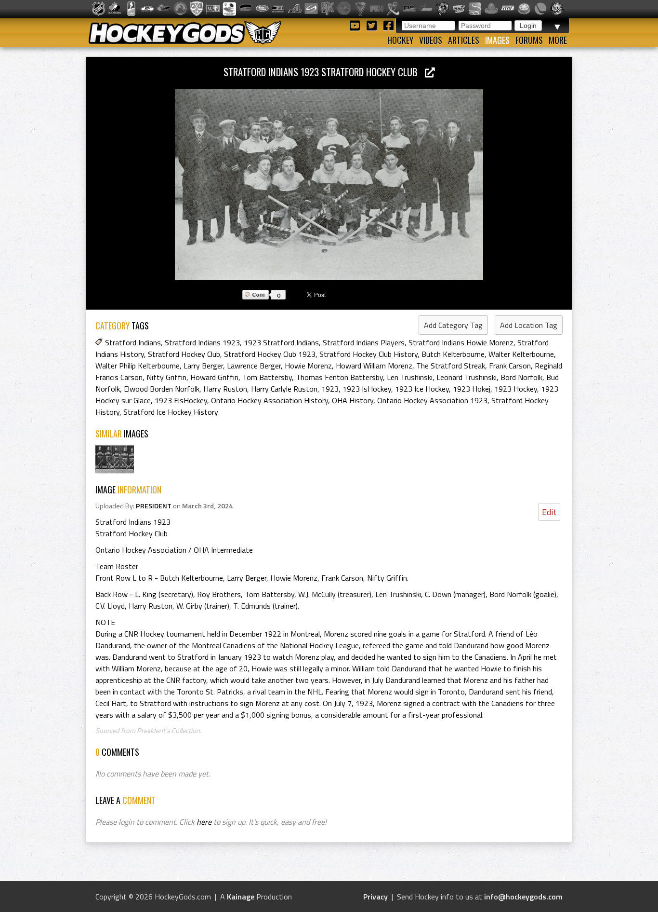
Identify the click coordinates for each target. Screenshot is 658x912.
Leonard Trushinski (466, 377)
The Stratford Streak (450, 365)
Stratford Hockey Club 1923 (270, 354)
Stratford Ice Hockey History (170, 412)
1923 (330, 389)
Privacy (375, 896)
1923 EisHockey (181, 400)
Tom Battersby (267, 377)
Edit (549, 511)
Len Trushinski (410, 377)
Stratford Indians (133, 342)
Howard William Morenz (374, 365)
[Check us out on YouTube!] (356, 24)
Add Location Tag (528, 325)
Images (497, 40)
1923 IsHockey (366, 389)
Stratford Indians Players (364, 342)
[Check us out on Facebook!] (388, 24)
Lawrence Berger (254, 365)
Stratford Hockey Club (184, 354)
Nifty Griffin (166, 377)
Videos (430, 40)
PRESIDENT (153, 506)
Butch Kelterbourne (453, 354)
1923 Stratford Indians (281, 342)
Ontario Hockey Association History (269, 400)
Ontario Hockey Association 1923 (432, 400)
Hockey (400, 40)
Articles (463, 40)
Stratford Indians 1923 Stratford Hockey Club (324, 71)
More (558, 40)
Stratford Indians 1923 (202, 342)
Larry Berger (203, 365)
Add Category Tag (453, 325)
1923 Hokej (471, 389)
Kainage (240, 896)
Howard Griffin (214, 377)
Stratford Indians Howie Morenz (460, 342)
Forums (529, 40)
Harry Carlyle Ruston (284, 389)
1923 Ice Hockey (422, 389)
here (204, 822)
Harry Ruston (225, 389)
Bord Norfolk (521, 377)
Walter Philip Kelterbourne (137, 365)
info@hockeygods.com (523, 896)
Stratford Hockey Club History (368, 354)
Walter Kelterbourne (521, 354)
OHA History (352, 400)
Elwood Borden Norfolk (161, 389)
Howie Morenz (308, 365)
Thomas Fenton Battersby (339, 377)
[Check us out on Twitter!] (373, 24)
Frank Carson (510, 365)
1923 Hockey (515, 389)
